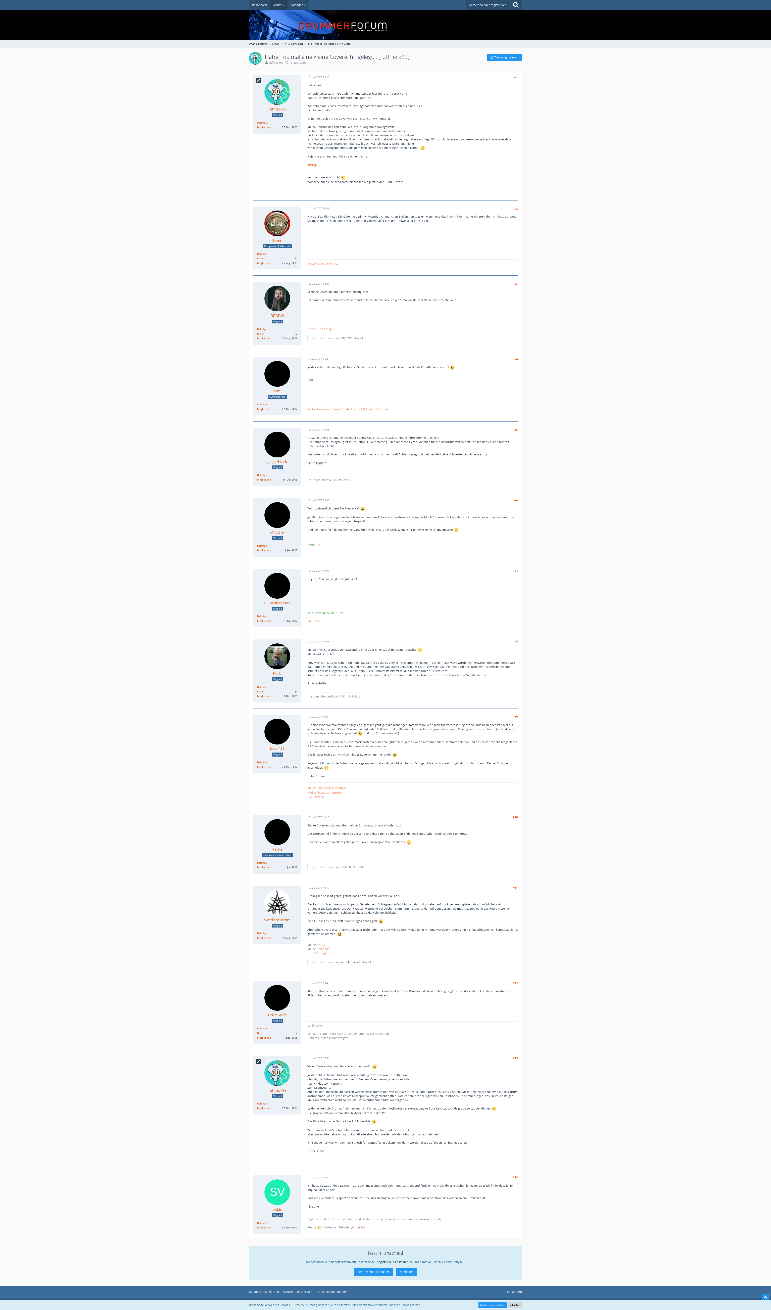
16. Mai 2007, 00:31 (318, 208)
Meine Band (315, 788)
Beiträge (262, 122)
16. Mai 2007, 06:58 (318, 429)
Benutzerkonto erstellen (373, 1272)
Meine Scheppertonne (324, 792)
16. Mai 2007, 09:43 (318, 641)
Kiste (320, 945)
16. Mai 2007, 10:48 (318, 983)
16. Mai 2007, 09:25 (318, 571)
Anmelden (407, 1272)
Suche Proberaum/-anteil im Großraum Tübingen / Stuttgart (347, 409)
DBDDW (345, 338)
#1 (516, 77)
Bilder (260, 258)
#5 (516, 430)
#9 (516, 717)
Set (318, 545)
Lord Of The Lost (318, 329)
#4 (516, 359)
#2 (516, 208)
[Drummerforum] (385, 25)
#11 (515, 888)
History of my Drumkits (322, 263)
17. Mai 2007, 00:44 (318, 1177)
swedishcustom (349, 962)
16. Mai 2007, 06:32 (318, 359)
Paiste (344, 867)
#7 (516, 571)
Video (320, 953)
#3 (516, 283)
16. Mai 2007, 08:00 (318, 500)
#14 (515, 1177)
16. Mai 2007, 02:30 (318, 283)
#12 (515, 983)
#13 (515, 1058)
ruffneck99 (276, 62)
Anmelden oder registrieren (488, 5)
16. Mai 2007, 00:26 (318, 77)
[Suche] (516, 5)
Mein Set (313, 621)
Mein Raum (335, 788)
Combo (321, 949)
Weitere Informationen (492, 1305)
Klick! (310, 165)
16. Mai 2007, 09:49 (318, 717)
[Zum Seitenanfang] (765, 1297)
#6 (516, 500)
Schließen (515, 1305)
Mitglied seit (264, 127)
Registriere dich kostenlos (395, 1262)
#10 (515, 817)
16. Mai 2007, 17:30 (318, 1058)
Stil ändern (514, 1292)
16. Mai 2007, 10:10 (318, 817)
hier (364, 1227)
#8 (516, 641)
